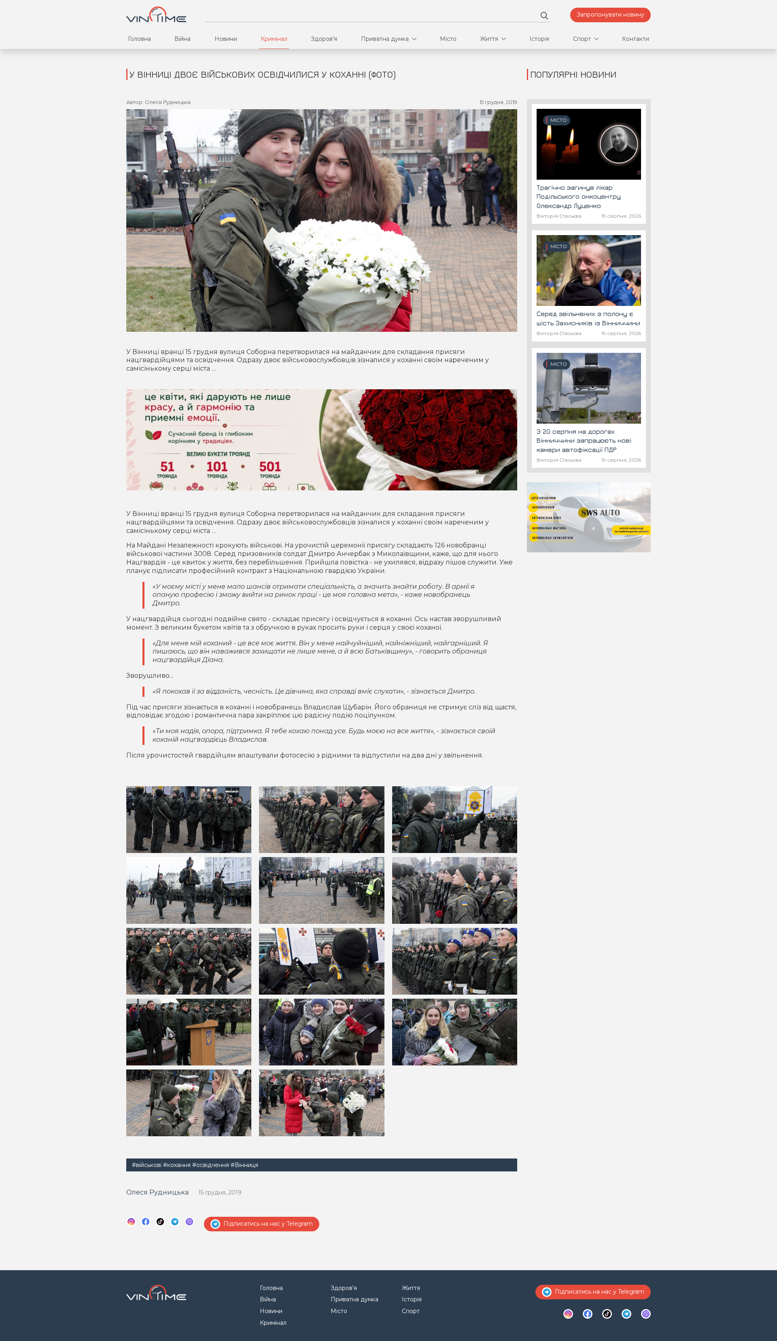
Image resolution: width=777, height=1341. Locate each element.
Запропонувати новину (610, 14)
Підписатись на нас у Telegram (268, 1223)
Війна (182, 38)
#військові (146, 1165)
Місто (448, 38)
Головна (139, 38)
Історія (539, 38)
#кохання (177, 1165)
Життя (489, 38)
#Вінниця (244, 1165)
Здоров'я (324, 38)
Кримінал (274, 38)
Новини (225, 38)
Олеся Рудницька (157, 1192)
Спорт (582, 38)
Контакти (635, 38)
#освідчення (210, 1165)
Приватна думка (385, 38)
